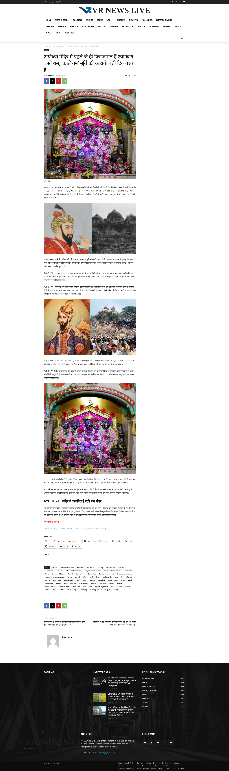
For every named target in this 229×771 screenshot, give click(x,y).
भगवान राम (47, 580)
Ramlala (70, 574)
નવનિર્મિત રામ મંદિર (50, 587)
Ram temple (128, 571)
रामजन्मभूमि (92, 580)
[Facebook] (172, 1)
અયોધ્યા (73, 583)
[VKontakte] (171, 742)
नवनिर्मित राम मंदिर (107, 577)
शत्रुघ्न (123, 580)
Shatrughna (92, 574)
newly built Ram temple (112, 571)
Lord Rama (59, 571)
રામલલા (61, 590)
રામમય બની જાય (50, 590)
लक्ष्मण (116, 580)
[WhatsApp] (64, 81)
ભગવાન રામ (76, 587)
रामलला (110, 580)
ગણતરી (111, 583)
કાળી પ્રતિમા (102, 583)
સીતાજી (115, 590)
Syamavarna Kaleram (124, 574)
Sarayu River (80, 574)
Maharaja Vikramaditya (74, 571)
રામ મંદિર (119, 587)
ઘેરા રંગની (120, 583)
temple (47, 577)
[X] (180, 1)
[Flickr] (157, 742)
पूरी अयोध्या (129, 577)
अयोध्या (70, 577)
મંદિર (90, 587)
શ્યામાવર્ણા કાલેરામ (96, 590)
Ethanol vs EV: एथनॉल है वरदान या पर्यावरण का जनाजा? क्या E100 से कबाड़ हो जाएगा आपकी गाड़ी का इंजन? (121, 696)
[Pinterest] (58, 81)
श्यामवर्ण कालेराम (49, 583)
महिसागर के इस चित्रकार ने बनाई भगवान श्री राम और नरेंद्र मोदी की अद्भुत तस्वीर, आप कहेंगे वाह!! (114, 623)
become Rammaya (67, 568)
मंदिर (59, 580)
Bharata (80, 568)
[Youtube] (183, 1)
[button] (182, 39)
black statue (90, 568)
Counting (100, 568)
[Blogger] (144, 742)
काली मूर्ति (77, 577)
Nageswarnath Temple (93, 571)
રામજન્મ (127, 587)
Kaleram (121, 568)
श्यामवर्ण (130, 580)
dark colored (110, 568)
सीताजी (65, 583)
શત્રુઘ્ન (76, 590)
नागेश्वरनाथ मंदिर (118, 577)
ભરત (84, 587)
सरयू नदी (58, 583)
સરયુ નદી (107, 590)
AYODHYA (54, 568)
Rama (47, 574)
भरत (54, 580)
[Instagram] (176, 1)
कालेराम (52, 290)
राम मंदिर (84, 580)
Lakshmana (49, 571)
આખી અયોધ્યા (83, 583)
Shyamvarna (103, 574)
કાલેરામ (93, 583)
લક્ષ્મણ (69, 590)
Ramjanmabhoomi (58, 574)
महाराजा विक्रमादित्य (69, 580)
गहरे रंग (91, 577)
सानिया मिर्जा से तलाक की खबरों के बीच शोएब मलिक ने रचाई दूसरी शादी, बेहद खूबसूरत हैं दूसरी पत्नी (64, 623)
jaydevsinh (50, 75)
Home (46, 46)
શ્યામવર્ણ (84, 590)
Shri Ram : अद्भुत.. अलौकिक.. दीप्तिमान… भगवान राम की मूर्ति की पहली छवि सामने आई (75, 528)
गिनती (97, 577)
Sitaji (112, 574)
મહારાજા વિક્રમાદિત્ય (101, 587)
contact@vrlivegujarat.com (103, 752)
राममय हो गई (101, 580)
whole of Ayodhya (59, 577)
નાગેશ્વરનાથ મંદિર (64, 587)
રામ (112, 587)
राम (78, 580)
